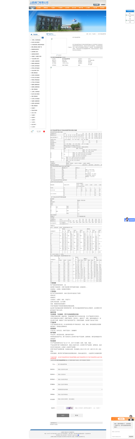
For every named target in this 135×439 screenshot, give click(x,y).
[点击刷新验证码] (70, 408)
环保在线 (69, 435)
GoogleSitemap (74, 435)
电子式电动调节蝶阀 (72, 357)
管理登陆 (58, 435)
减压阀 (80, 436)
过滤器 (72, 436)
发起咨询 (131, 436)
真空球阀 (64, 436)
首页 (90, 34)
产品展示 (94, 34)
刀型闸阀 (77, 436)
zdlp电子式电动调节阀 (80, 357)
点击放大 (59, 55)
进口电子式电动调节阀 (63, 357)
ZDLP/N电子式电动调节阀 (91, 357)
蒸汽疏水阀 (68, 436)
